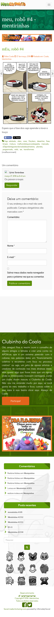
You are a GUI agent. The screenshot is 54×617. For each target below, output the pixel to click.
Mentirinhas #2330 (15, 532)
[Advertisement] (27, 314)
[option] (27, 38)
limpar (5, 144)
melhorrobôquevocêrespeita (28, 144)
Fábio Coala (9, 56)
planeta (39, 146)
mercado (45, 144)
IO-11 (10, 527)
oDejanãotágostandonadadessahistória (19, 146)
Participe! (16, 400)
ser (21, 149)
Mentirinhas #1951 (24, 488)
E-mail (10, 257)
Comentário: (13, 217)
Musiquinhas (29, 473)
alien (19, 141)
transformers (29, 149)
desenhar (40, 141)
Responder (11, 185)
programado (8, 149)
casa (25, 141)
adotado (12, 141)
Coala (46, 56)
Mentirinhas (6, 59)
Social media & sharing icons (15, 609)
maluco (12, 144)
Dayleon (32, 141)
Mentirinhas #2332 (15, 517)
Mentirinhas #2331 (15, 522)
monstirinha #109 (15, 512)
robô (16, 149)
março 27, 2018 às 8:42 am (15, 176)
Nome (10, 245)
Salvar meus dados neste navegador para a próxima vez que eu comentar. (25, 274)
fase (48, 141)
